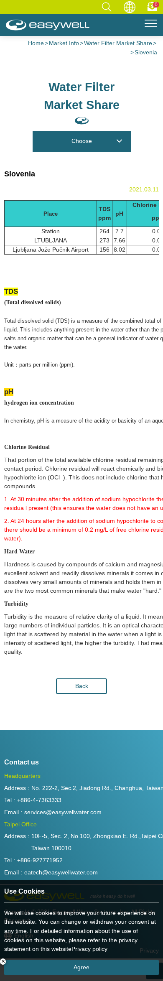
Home (36, 43)
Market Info (64, 43)
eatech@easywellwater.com (61, 872)
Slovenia (146, 52)
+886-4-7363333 (39, 800)
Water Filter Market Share (118, 43)
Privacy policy (89, 948)
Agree (81, 967)
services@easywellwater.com (63, 812)
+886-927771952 (40, 860)
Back (81, 686)
